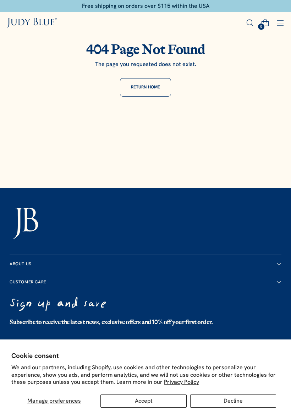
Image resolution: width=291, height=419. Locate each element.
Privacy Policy (181, 382)
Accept (144, 400)
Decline (233, 400)
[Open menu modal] (280, 23)
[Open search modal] (249, 23)
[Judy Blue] (32, 22)
